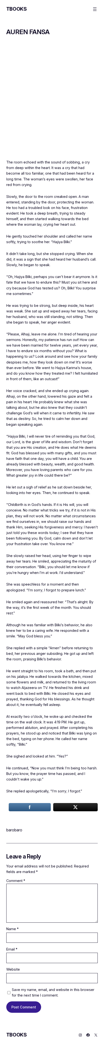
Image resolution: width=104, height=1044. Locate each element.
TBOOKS (16, 9)
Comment (15, 881)
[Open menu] (95, 9)
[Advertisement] (52, 101)
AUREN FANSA (28, 32)
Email (11, 949)
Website (13, 969)
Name (12, 929)
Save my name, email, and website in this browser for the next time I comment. (53, 992)
